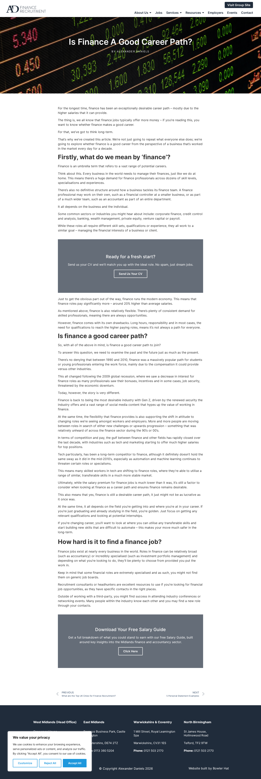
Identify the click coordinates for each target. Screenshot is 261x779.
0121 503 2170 (148, 750)
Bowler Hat (221, 768)
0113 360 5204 (98, 750)
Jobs (158, 13)
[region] (50, 751)
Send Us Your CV (130, 274)
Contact (247, 13)
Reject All (50, 763)
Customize (25, 763)
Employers (215, 13)
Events (232, 13)
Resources (193, 13)
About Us (141, 13)
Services (172, 13)
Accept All (74, 763)
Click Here (130, 651)
